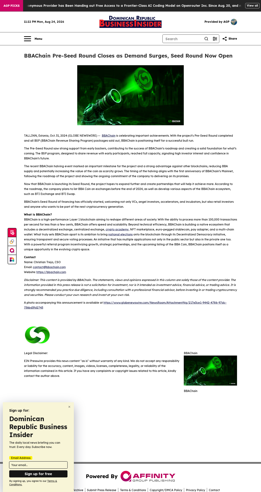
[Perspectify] (12, 241)
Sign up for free (38, 474)
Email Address (21, 458)
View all (252, 5)
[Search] (206, 39)
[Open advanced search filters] (215, 39)
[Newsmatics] (12, 259)
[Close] (69, 406)
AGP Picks (12, 5)
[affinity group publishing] (12, 250)
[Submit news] (12, 232)
